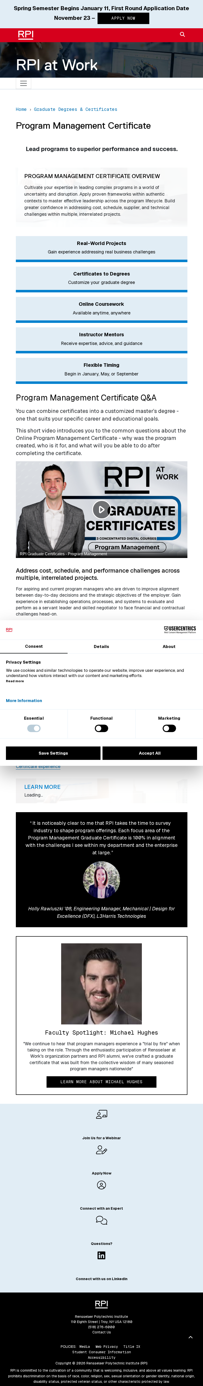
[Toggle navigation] (23, 83)
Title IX (131, 1346)
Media (84, 1346)
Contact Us (101, 1332)
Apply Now (123, 18)
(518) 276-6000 (101, 1327)
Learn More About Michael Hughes (101, 1081)
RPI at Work (57, 64)
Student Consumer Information (101, 1352)
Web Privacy (107, 1346)
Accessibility (101, 1357)
